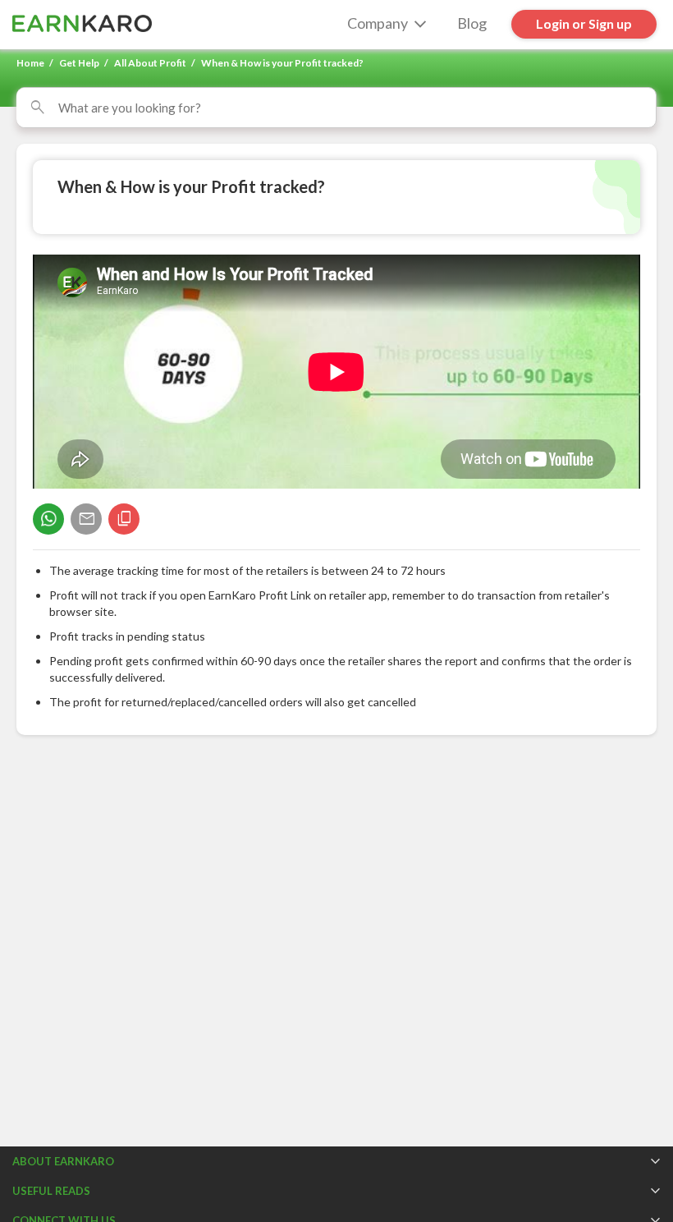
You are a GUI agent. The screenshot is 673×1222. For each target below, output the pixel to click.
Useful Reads (51, 1190)
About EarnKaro (63, 1161)
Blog (472, 23)
